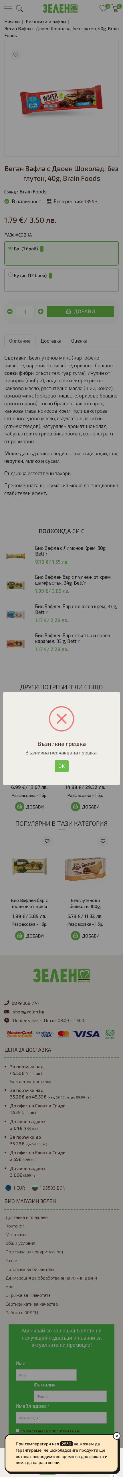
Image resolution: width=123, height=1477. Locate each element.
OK (61, 766)
